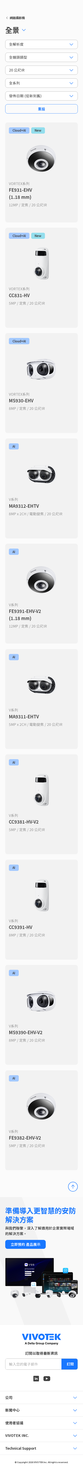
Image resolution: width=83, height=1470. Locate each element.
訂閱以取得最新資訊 (41, 1353)
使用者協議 (14, 1422)
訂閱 (70, 1363)
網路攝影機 (17, 18)
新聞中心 (12, 1410)
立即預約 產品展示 (25, 1244)
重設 (41, 108)
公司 (8, 1397)
